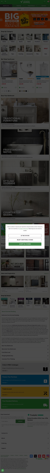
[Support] (2, 470)
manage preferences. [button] (23, 228)
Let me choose (25, 235)
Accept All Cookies (25, 244)
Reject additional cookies (25, 240)
